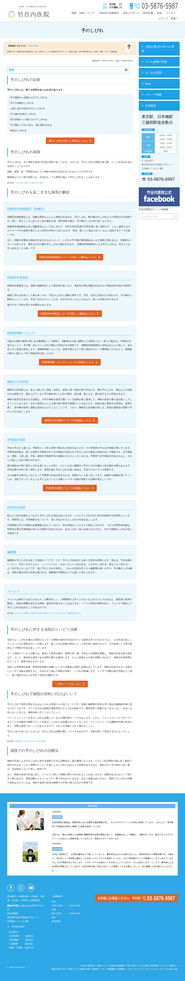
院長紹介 (91, 965)
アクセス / (164, 965)
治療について (102, 965)
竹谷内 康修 (33, 46)
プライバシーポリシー (143, 969)
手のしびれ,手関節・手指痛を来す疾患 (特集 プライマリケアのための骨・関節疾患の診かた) (48, 613)
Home (83, 965)
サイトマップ (159, 969)
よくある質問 (143, 965)
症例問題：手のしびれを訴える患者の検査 (30, 741)
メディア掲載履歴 (108, 969)
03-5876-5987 (161, 179)
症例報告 (95, 969)
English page (172, 969)
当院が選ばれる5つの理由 (62, 969)
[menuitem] (83, 13)
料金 (134, 965)
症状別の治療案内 (117, 965)
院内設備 (154, 965)
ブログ (129, 969)
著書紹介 (173, 965)
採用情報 (121, 969)
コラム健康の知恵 (82, 969)
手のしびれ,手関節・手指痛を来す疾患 (29, 183)
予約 (128, 965)
